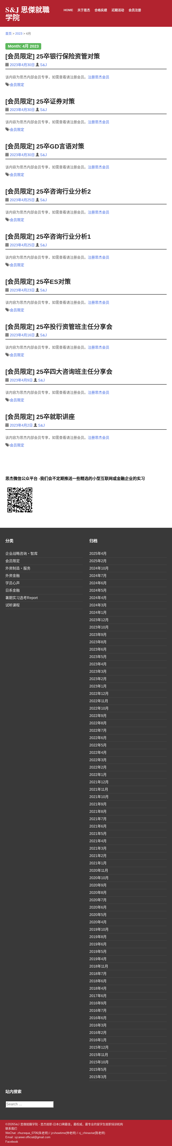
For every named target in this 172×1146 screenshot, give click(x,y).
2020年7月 (98, 900)
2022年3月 (98, 760)
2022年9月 (98, 716)
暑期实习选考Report (21, 598)
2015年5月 (98, 1069)
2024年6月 (98, 583)
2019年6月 (98, 944)
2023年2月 (98, 679)
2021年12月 (99, 782)
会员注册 (135, 10)
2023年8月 (98, 642)
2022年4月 (98, 752)
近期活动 (118, 10)
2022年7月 (98, 730)
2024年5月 (98, 590)
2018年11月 (98, 966)
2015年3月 (98, 1077)
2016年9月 (98, 1003)
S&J (43, 65)
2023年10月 (99, 627)
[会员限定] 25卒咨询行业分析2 (48, 191)
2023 (18, 33)
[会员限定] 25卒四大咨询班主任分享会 (58, 371)
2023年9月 (98, 635)
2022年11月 (98, 701)
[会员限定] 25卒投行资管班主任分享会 (58, 326)
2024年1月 (98, 612)
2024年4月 (98, 598)
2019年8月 (98, 937)
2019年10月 (99, 929)
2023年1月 (98, 686)
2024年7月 (98, 576)
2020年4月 (98, 922)
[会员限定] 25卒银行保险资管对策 (52, 56)
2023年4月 (98, 664)
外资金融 (12, 576)
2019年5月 (98, 951)
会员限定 (17, 85)
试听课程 (12, 605)
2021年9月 (98, 804)
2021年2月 (98, 856)
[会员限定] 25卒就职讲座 (40, 416)
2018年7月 (98, 974)
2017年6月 (98, 996)
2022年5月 (98, 745)
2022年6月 (98, 738)
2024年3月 (98, 605)
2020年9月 (98, 885)
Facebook (11, 1141)
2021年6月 (98, 826)
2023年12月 (99, 620)
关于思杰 (83, 10)
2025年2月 (98, 561)
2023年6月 (98, 649)
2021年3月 (98, 848)
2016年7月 (98, 1010)
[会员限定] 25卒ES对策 (38, 281)
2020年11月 (98, 870)
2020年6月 (98, 907)
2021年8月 (98, 811)
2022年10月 (99, 708)
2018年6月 (98, 981)
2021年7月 (98, 819)
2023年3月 (98, 671)
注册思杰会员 (98, 77)
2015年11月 (98, 1055)
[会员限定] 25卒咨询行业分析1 (48, 236)
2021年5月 (98, 834)
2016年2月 (98, 1033)
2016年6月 (98, 1018)
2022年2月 (98, 767)
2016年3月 (98, 1025)
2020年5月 (98, 915)
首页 (8, 33)
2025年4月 (98, 553)
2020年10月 (99, 878)
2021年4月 (98, 841)
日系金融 (12, 590)
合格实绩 (101, 10)
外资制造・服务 (17, 568)
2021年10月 (99, 797)
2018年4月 (98, 988)
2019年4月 (98, 959)
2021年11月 (98, 789)
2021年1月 (98, 863)
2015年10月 (99, 1062)
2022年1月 (98, 775)
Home (68, 10)
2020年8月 (98, 893)
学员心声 (12, 583)
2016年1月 (98, 1040)
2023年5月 (98, 657)
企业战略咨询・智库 (21, 553)
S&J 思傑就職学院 (27, 13)
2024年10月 (99, 568)
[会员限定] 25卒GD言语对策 (44, 146)
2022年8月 (98, 723)
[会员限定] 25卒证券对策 (40, 101)
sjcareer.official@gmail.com (32, 1137)
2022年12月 (99, 694)
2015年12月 (99, 1047)
